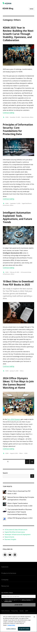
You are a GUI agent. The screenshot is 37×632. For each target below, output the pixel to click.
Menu (31, 9)
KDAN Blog (8, 8)
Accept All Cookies (24, 628)
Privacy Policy (14, 611)
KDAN (7, 117)
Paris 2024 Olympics (13, 419)
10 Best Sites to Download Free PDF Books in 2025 (18, 283)
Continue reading (8, 113)
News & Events (25, 117)
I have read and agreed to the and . (18, 600)
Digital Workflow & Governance (15, 532)
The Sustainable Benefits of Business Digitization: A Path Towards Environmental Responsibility (19, 512)
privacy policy (8, 601)
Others (31, 117)
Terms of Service (5, 611)
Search (5, 473)
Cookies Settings (11, 628)
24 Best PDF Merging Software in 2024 (19, 518)
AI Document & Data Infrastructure (16, 530)
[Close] (34, 617)
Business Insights (10, 539)
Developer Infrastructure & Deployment (17, 534)
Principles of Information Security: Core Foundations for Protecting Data (18, 129)
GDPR (26, 611)
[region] (18, 623)
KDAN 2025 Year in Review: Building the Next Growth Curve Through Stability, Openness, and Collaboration (18, 34)
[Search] (32, 476)
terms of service (26, 600)
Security (21, 611)
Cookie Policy (11, 625)
